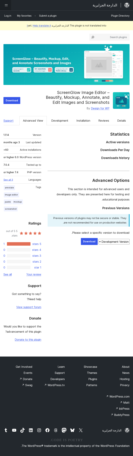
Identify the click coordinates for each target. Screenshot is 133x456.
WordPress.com (118, 396)
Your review (33, 274)
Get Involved (24, 366)
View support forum (28, 307)
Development (59, 120)
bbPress (123, 408)
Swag (27, 385)
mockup (18, 201)
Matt (125, 402)
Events (28, 373)
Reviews (103, 120)
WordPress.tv (54, 385)
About (126, 366)
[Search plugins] (92, 37)
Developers (57, 379)
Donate (25, 379)
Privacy (125, 385)
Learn (61, 366)
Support (8, 120)
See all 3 (8, 179)
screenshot (11, 209)
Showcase (90, 366)
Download (12, 100)
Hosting (125, 379)
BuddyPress (120, 415)
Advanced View (33, 120)
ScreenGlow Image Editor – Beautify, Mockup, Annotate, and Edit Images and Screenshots (77, 97)
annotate (9, 187)
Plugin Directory (120, 15)
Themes (92, 373)
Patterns (91, 385)
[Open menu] (5, 5)
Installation (83, 120)
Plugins (92, 379)
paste (8, 201)
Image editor (11, 194)
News (126, 373)
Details (121, 120)
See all (7, 274)
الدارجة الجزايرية (111, 430)
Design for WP (100, 108)
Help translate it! (39, 25)
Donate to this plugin (28, 339)
